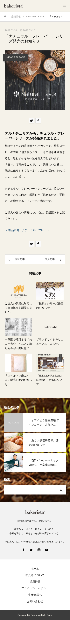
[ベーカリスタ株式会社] (31, 6)
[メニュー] (64, 6)
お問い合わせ (35, 601)
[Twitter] (31, 550)
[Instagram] (39, 550)
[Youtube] (47, 550)
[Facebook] (23, 550)
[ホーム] (5, 16)
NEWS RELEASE (15, 57)
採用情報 (35, 581)
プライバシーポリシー (35, 588)
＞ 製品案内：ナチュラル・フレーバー (28, 230)
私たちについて (35, 575)
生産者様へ (35, 594)
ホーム (35, 568)
